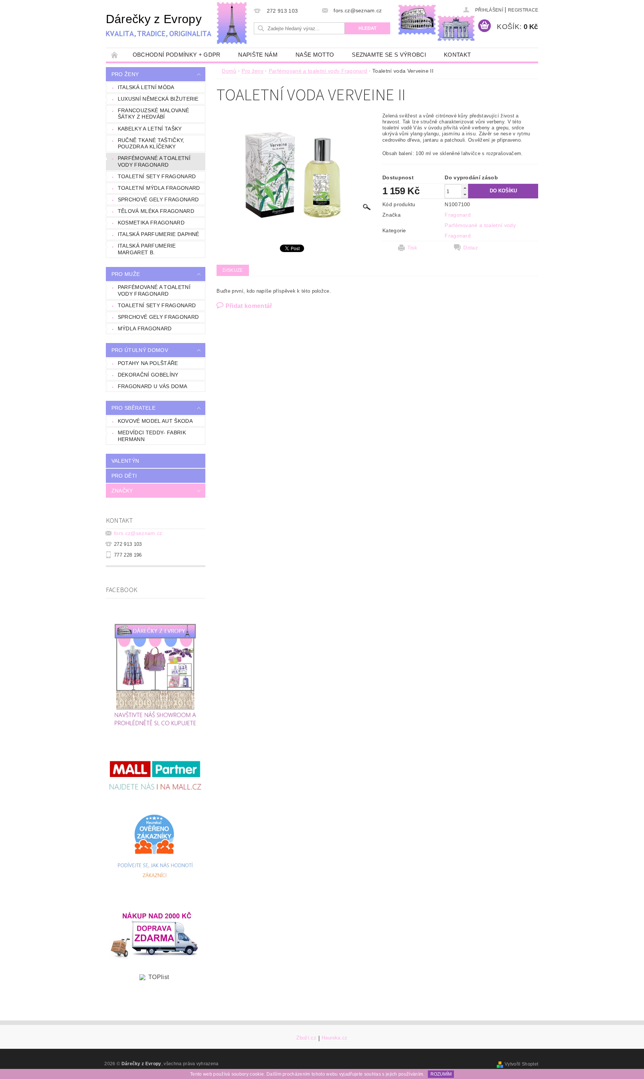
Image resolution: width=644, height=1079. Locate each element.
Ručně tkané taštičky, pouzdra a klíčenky (151, 143)
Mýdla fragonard (145, 328)
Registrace (523, 10)
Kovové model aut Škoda (155, 421)
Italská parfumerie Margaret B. (147, 249)
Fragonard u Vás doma (152, 386)
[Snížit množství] (464, 194)
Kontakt (457, 54)
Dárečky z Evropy (154, 19)
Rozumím (441, 1074)
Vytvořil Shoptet (521, 1064)
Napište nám (258, 54)
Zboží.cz (306, 1038)
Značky (122, 491)
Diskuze (232, 270)
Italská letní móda (146, 87)
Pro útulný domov (139, 350)
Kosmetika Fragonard (151, 223)
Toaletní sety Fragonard (157, 176)
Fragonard (458, 215)
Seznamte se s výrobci (389, 54)
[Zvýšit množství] (464, 187)
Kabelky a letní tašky (150, 129)
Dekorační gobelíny (148, 375)
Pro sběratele (133, 408)
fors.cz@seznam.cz (138, 533)
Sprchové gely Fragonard (158, 199)
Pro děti (124, 476)
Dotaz (470, 248)
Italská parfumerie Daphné (158, 234)
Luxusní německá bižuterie (158, 99)
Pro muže (125, 274)
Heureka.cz (334, 1038)
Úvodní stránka (115, 54)
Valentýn (125, 461)
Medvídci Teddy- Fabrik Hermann (152, 436)
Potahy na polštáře (148, 363)
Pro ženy (125, 74)
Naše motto (315, 54)
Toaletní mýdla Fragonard (159, 188)
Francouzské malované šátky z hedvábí (153, 113)
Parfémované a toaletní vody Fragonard (154, 161)
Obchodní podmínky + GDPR (177, 54)
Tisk (412, 248)
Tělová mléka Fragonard (156, 211)
